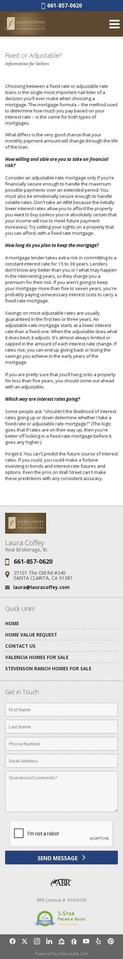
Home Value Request (31, 634)
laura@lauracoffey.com (41, 587)
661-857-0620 (63, 5)
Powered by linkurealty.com (61, 954)
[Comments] (61, 812)
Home (12, 623)
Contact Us (20, 646)
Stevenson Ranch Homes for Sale (48, 668)
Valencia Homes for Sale (36, 657)
